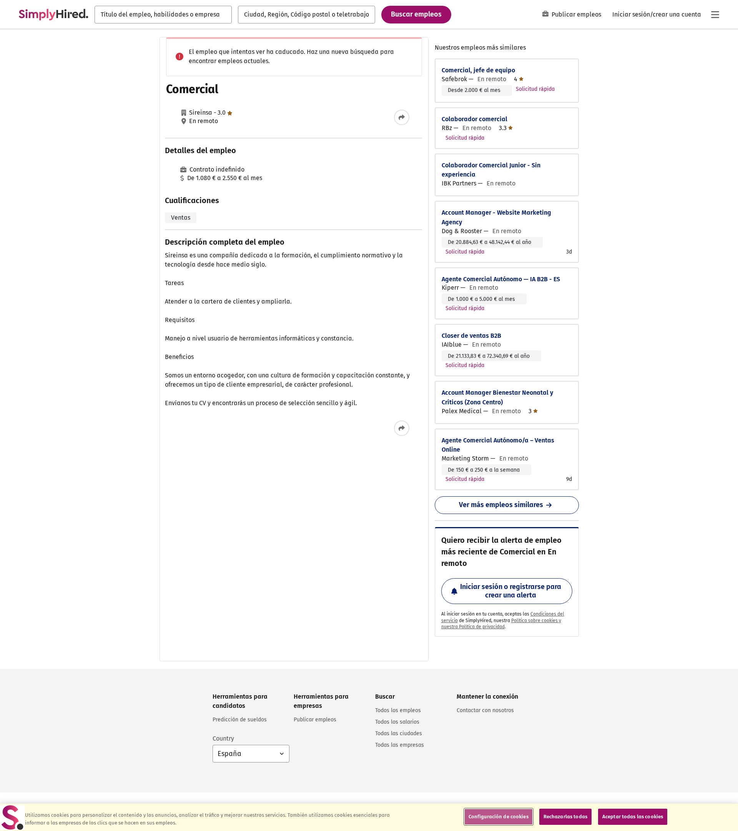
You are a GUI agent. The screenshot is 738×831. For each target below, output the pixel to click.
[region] (369, 817)
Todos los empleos (398, 710)
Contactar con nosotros (485, 710)
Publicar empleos (576, 14)
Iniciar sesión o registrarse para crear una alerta (510, 590)
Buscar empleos (416, 14)
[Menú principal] (715, 14)
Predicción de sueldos (240, 719)
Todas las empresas (399, 745)
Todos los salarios (397, 722)
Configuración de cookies (499, 816)
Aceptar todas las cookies (632, 816)
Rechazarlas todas (565, 816)
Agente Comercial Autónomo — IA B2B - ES (501, 279)
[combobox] (163, 14)
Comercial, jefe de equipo (478, 70)
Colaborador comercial (474, 119)
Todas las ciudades (398, 733)
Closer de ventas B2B (471, 335)
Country (223, 738)
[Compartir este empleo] (401, 117)
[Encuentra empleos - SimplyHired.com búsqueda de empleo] (53, 14)
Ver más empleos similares (501, 505)
